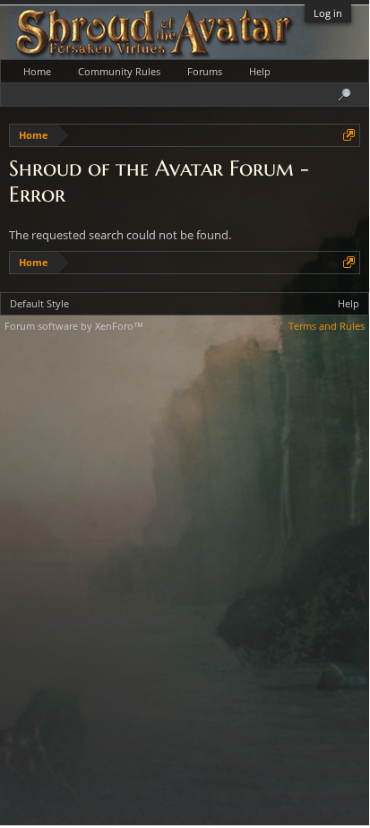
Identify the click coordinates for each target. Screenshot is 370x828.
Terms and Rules (326, 325)
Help (260, 71)
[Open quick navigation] (349, 135)
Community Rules (119, 71)
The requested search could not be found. (120, 235)
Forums (204, 71)
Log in (328, 13)
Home (37, 71)
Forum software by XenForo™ (73, 325)
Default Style (39, 303)
